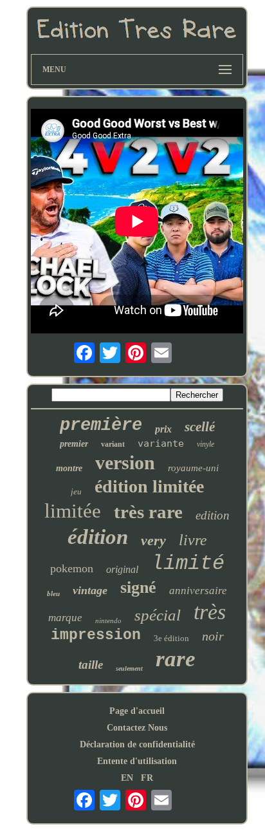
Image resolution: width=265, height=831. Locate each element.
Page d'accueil (137, 711)
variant (113, 444)
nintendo (108, 620)
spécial (157, 615)
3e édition (171, 638)
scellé (200, 426)
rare (176, 658)
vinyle (205, 444)
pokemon (71, 568)
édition (98, 536)
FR (147, 778)
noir (213, 636)
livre (193, 540)
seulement (129, 668)
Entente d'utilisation (137, 761)
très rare (148, 511)
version (125, 462)
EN (127, 778)
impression (96, 635)
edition (213, 515)
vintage (90, 590)
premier (74, 444)
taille (90, 664)
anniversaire (198, 590)
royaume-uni (193, 468)
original (122, 569)
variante (161, 443)
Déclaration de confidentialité (137, 744)
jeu (76, 491)
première (101, 425)
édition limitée (149, 486)
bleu (53, 593)
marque (65, 618)
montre (69, 468)
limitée (72, 511)
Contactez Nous (137, 728)
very (153, 540)
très (210, 612)
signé (138, 587)
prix (163, 429)
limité (187, 563)
